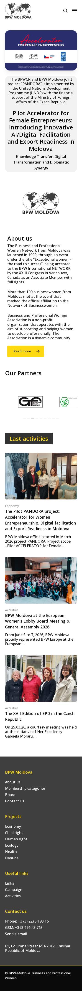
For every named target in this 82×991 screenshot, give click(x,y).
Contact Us (14, 801)
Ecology (11, 845)
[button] (74, 10)
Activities (11, 610)
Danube (11, 858)
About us (12, 782)
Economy (12, 506)
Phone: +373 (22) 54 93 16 (27, 921)
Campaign (13, 889)
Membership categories (25, 788)
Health (11, 851)
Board (10, 794)
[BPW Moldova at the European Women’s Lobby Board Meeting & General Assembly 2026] (41, 601)
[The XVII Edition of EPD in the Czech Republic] (41, 696)
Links (9, 883)
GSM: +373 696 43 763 (24, 927)
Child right (14, 832)
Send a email (16, 934)
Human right (16, 839)
